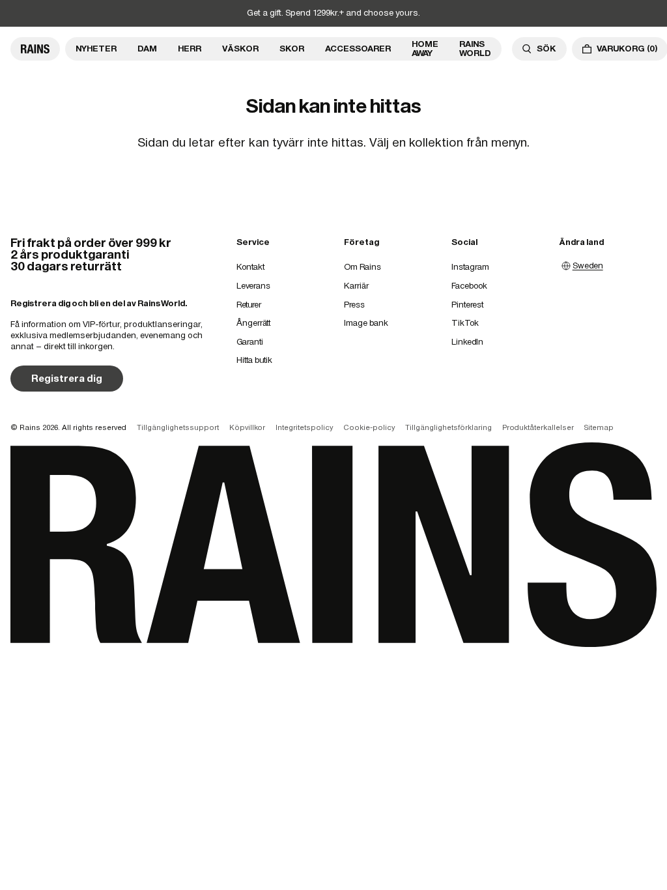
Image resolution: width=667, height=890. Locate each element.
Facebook (469, 286)
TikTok (465, 323)
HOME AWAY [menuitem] (425, 48)
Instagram (470, 267)
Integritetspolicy (304, 427)
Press (354, 304)
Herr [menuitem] (189, 48)
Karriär (356, 286)
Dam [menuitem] (147, 48)
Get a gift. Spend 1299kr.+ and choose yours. (333, 13)
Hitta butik (254, 360)
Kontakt (250, 267)
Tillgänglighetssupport (178, 427)
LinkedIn (467, 342)
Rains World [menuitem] (475, 48)
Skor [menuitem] (291, 48)
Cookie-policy (369, 427)
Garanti (249, 342)
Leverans (253, 286)
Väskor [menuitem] (240, 48)
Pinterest (467, 304)
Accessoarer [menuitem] (358, 48)
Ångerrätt (253, 323)
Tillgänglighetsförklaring (448, 427)
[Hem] (35, 49)
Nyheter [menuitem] (96, 48)
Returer (248, 304)
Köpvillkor (247, 427)
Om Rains (362, 267)
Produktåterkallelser (538, 427)
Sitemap (599, 427)
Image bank (366, 323)
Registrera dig (66, 378)
